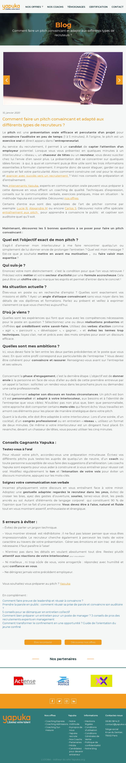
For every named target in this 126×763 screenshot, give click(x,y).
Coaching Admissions (56, 724)
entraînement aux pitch (20, 212)
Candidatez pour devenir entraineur (76, 751)
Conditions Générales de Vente (92, 736)
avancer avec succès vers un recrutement (37, 175)
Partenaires (75, 742)
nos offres (71, 198)
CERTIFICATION (98, 6)
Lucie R (22, 208)
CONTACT (118, 6)
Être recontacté (43, 642)
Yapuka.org (78, 759)
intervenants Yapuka (23, 185)
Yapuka (65, 583)
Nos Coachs (75, 739)
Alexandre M (38, 208)
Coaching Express (54, 721)
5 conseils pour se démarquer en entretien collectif (36, 612)
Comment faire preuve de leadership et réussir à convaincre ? (42, 600)
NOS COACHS (55, 6)
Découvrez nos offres (83, 642)
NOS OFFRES (33, 6)
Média (72, 745)
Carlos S (70, 208)
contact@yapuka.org (114, 724)
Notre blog (91, 748)
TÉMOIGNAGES (76, 6)
